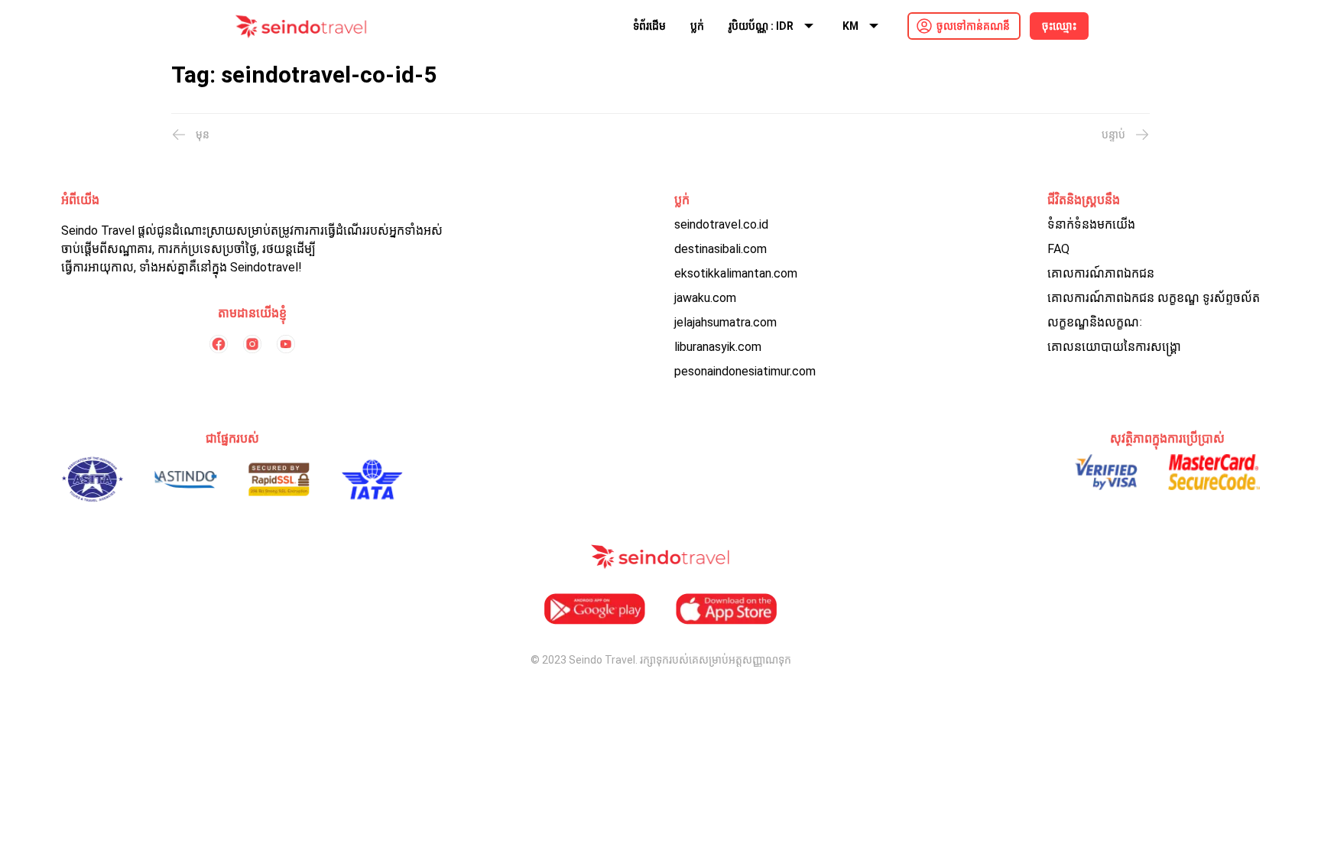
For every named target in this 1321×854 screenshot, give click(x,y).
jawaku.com (705, 298)
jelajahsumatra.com (725, 322)
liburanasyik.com (717, 346)
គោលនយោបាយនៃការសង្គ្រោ (1114, 346)
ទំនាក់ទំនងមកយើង (1091, 224)
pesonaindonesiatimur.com (745, 371)
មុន (202, 134)
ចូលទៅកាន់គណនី (973, 26)
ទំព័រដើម (649, 26)
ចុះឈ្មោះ (1059, 26)
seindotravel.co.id (721, 224)
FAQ (1058, 249)
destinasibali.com (720, 249)
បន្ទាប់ (1113, 134)
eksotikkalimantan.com (735, 273)
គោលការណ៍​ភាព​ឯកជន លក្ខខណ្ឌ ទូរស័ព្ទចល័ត (1153, 298)
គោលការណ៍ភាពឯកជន (1100, 273)
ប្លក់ (697, 26)
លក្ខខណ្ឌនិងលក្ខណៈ (1095, 322)
